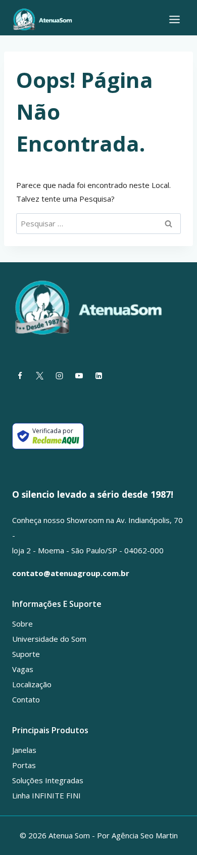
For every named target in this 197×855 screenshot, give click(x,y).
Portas (24, 765)
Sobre (22, 624)
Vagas (22, 669)
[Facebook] (19, 376)
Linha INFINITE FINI (46, 795)
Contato (26, 699)
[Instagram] (59, 376)
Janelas (24, 750)
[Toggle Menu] (174, 19)
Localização (32, 684)
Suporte (26, 654)
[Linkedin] (98, 376)
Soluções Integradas (47, 780)
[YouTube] (78, 376)
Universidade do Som (49, 639)
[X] (39, 376)
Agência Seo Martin (145, 835)
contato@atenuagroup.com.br (70, 573)
